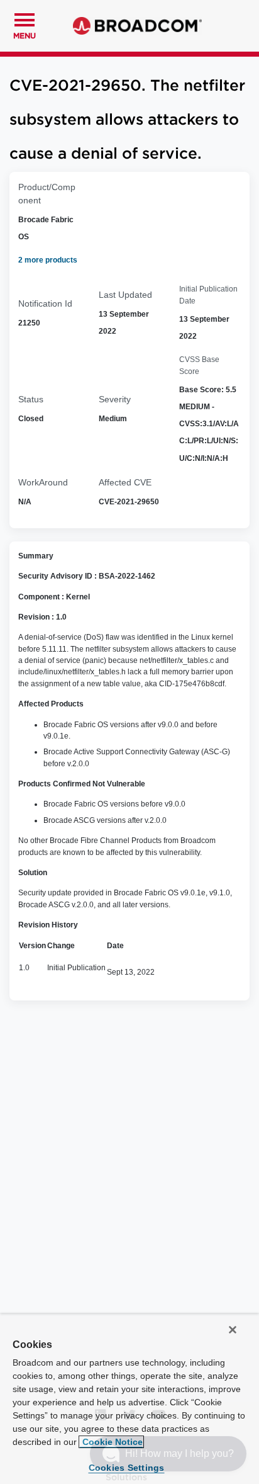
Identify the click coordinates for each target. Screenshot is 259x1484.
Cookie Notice (111, 1442)
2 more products (47, 260)
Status (30, 399)
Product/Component (46, 193)
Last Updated (125, 295)
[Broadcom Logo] (137, 25)
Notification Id (45, 303)
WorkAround (43, 482)
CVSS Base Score (199, 365)
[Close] (232, 1330)
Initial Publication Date (208, 295)
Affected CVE (125, 482)
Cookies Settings (127, 1468)
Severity (115, 399)
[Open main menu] (24, 18)
